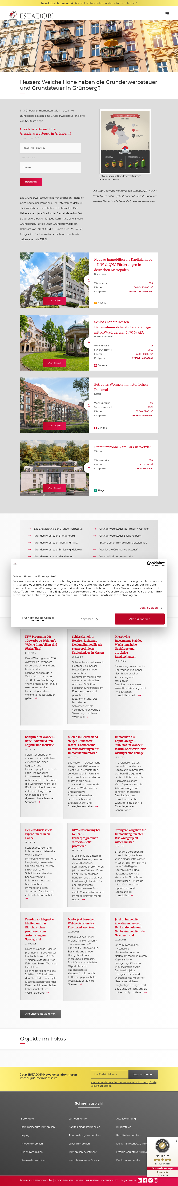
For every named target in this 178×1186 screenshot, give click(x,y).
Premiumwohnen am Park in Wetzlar (122, 447)
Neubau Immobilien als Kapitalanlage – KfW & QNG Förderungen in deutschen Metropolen (123, 264)
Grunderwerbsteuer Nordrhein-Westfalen (124, 528)
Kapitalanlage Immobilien (84, 1127)
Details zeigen (148, 607)
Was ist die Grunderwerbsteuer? (119, 549)
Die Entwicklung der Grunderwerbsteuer (58, 528)
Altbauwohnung (126, 1118)
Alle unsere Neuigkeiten (40, 1013)
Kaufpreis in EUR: (31, 138)
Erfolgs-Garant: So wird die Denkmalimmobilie (132, 1156)
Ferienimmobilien (32, 1152)
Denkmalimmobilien (33, 1160)
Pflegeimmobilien (32, 1143)
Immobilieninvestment (83, 1152)
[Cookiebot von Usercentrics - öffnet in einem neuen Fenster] (149, 564)
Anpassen (87, 619)
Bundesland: (28, 158)
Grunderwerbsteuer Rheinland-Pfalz (56, 542)
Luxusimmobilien (79, 1143)
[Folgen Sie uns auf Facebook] (145, 1180)
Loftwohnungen (78, 1118)
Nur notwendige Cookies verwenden (38, 619)
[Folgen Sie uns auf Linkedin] (140, 1180)
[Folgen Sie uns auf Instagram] (156, 1180)
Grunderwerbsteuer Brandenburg (54, 535)
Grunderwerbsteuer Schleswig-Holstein (58, 549)
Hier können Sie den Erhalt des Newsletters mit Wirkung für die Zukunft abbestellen (123, 1084)
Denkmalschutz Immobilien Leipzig (38, 1131)
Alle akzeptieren (139, 618)
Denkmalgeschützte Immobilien (136, 1143)
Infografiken (123, 1127)
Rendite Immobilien (128, 1135)
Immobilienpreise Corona (84, 1160)
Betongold (27, 1118)
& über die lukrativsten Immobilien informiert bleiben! (89, 3)
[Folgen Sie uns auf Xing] (150, 1180)
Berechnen (31, 181)
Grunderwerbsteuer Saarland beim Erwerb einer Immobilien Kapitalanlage (123, 539)
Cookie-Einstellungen (69, 1180)
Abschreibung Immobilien (84, 1135)
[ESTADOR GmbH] (31, 13)
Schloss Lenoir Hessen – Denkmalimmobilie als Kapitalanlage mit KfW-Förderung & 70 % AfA (122, 327)
